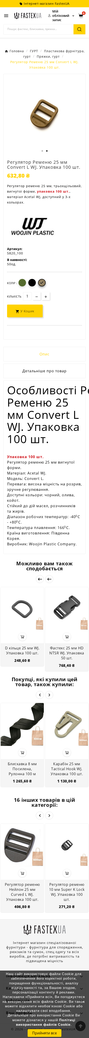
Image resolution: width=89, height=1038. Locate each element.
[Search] (79, 29)
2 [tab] (46, 151)
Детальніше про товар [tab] (44, 370)
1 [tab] (42, 151)
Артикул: (14, 249)
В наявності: (17, 260)
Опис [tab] (44, 354)
